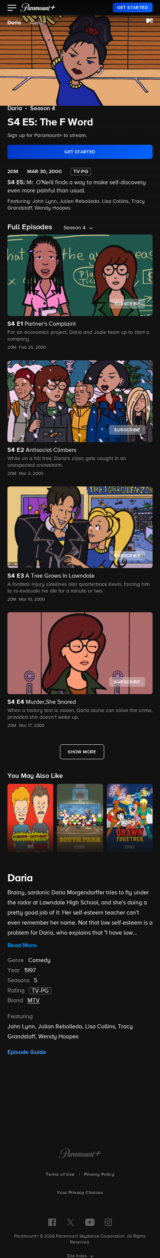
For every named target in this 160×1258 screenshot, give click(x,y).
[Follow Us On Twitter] (70, 1222)
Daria (14, 22)
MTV (34, 1001)
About (37, 22)
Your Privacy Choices (80, 1193)
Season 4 (42, 109)
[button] (12, 8)
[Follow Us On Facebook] (52, 1222)
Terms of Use (60, 1174)
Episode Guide (26, 1052)
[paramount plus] (37, 7)
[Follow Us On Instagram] (108, 1222)
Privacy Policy (99, 1174)
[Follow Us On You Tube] (90, 1222)
